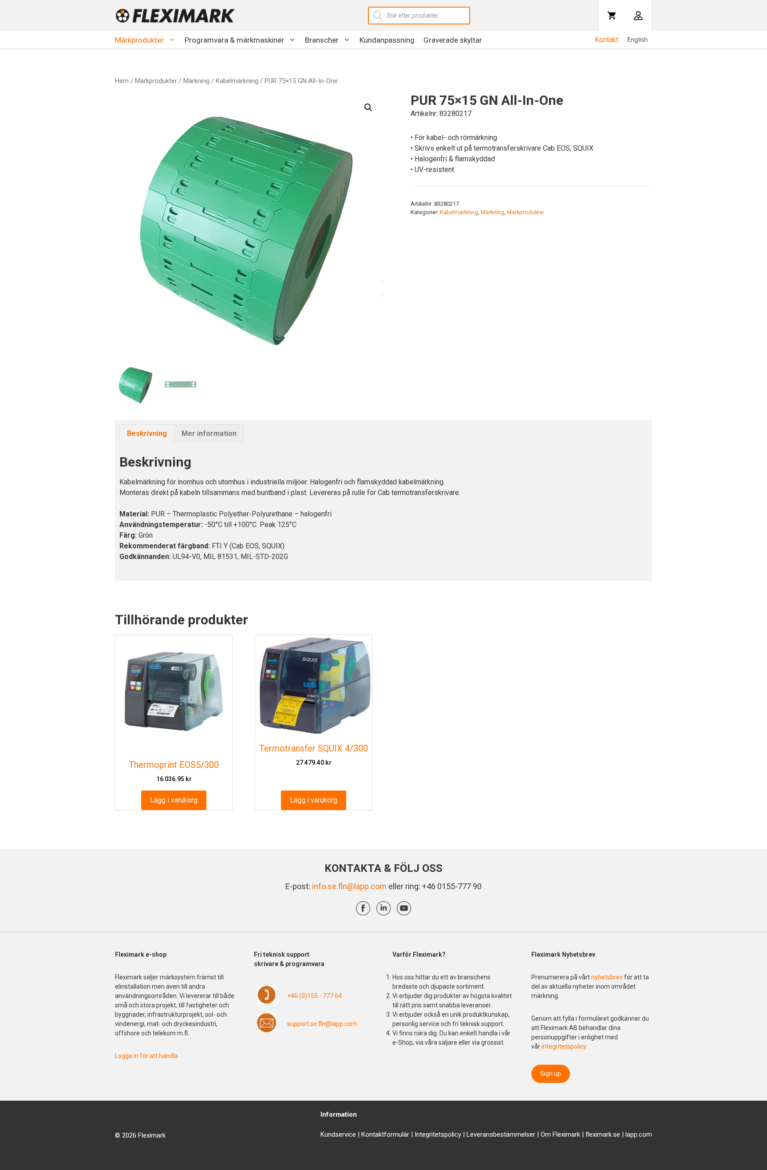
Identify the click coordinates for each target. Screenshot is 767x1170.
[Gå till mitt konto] (638, 15)
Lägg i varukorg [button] (174, 800)
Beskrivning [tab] (147, 433)
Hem (122, 81)
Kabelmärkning (237, 81)
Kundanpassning (387, 40)
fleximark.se (602, 1134)
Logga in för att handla (146, 1055)
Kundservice (338, 1134)
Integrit (425, 1134)
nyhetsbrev (607, 977)
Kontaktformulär (385, 1134)
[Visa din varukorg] (611, 15)
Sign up (550, 1073)
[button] (368, 108)
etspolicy (448, 1134)
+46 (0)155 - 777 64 (314, 995)
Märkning (196, 81)
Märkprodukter (139, 40)
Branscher (322, 40)
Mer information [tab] (209, 433)
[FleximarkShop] (175, 15)
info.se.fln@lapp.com (349, 886)
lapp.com (638, 1134)
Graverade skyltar (452, 40)
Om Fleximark (560, 1134)
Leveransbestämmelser (501, 1134)
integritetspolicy (564, 1046)
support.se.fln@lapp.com (322, 1023)
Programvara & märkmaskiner (234, 40)
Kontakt (606, 40)
